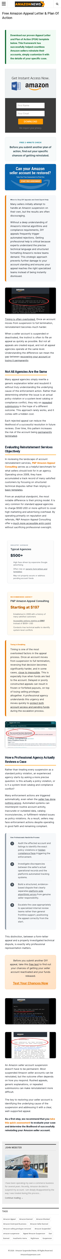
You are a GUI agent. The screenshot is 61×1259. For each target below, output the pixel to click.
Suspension (47, 1238)
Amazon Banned (25, 1219)
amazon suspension (11, 1234)
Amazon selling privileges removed (17, 1229)
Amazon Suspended (43, 1229)
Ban (50, 1234)
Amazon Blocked (43, 1219)
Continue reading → (14, 1197)
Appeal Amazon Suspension (34, 1234)
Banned (6, 1238)
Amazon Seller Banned (39, 1224)
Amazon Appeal (9, 1219)
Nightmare (35, 1238)
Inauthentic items (20, 1238)
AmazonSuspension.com (30, 1254)
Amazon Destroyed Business (14, 1224)
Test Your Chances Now (30, 983)
